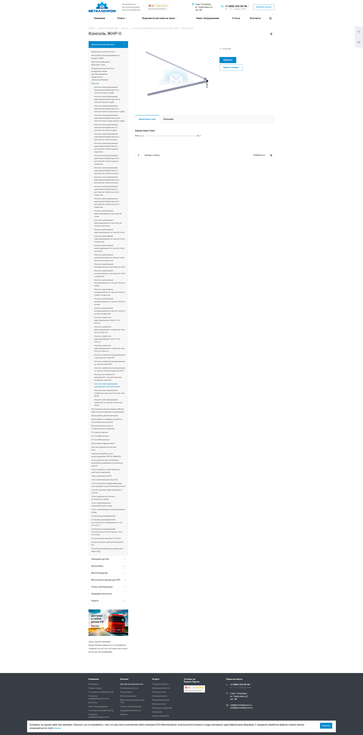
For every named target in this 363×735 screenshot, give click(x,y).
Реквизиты (93, 684)
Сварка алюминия (160, 716)
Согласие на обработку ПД (100, 692)
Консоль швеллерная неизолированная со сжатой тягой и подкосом (109, 239)
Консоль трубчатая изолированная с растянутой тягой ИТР (109, 356)
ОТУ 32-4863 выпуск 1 (100, 436)
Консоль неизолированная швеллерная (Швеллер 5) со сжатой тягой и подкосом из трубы (109, 109)
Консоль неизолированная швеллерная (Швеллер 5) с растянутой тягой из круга (106, 127)
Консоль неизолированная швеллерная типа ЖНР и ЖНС (107, 385)
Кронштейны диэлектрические (104, 416)
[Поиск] (270, 18)
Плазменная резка (160, 700)
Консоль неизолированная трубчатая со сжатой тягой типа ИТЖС (108, 402)
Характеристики (147, 119)
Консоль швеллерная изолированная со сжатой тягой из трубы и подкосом (109, 292)
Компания (100, 18)
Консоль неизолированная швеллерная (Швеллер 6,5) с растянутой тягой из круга (106, 137)
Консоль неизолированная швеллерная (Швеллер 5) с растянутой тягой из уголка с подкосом (107, 190)
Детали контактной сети (102, 44)
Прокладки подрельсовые (103, 443)
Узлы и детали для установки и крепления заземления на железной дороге (107, 463)
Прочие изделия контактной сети (103, 448)
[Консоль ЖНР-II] (176, 75)
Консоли (95, 83)
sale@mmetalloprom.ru (241, 705)
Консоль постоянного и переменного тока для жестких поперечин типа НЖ (107, 377)
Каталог (124, 679)
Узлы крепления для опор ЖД (104, 480)
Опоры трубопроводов (102, 587)
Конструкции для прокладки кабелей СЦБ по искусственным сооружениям (107, 410)
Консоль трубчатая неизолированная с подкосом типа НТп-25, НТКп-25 (109, 330)
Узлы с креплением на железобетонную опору (101, 504)
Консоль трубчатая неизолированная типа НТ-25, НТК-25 (107, 320)
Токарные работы (160, 684)
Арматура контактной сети (103, 52)
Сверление (157, 712)
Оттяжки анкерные (99, 432)
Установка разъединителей (103, 516)
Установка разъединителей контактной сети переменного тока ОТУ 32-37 (106, 522)
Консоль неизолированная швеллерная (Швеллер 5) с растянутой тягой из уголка (106, 170)
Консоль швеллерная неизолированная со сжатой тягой (109, 230)
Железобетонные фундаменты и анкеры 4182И (105, 56)
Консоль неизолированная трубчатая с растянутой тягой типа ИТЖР (109, 393)
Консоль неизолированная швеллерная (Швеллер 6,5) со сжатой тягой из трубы (107, 99)
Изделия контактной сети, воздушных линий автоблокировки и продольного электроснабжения (102, 74)
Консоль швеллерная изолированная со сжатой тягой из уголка (109, 301)
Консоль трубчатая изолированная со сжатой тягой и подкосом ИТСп (109, 369)
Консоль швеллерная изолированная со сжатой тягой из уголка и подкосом (109, 311)
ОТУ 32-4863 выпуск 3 (100, 440)
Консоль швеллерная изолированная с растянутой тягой (109, 265)
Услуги (121, 18)
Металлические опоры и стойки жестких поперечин (103, 427)
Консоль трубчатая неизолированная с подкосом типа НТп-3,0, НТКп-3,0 (109, 348)
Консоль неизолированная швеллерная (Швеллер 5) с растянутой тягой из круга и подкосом (106, 147)
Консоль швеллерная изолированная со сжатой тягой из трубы (109, 283)
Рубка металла (159, 692)
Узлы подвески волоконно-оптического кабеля (103, 497)
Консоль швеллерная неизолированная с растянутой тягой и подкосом (108, 223)
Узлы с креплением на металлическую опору (108, 510)
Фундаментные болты (101, 594)
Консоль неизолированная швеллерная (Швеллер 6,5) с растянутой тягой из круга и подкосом (106, 159)
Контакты (255, 18)
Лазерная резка (159, 696)
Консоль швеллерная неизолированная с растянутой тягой (108, 214)
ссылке (57, 728)
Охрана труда (94, 688)
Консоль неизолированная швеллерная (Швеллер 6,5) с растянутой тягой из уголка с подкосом (107, 203)
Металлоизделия (99, 573)
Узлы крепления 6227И (101, 476)
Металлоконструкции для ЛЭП (105, 580)
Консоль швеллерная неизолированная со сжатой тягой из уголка (109, 248)
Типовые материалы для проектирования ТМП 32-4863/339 (106, 455)
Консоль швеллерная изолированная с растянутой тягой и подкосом (109, 273)
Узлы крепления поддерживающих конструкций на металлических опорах (108, 484)
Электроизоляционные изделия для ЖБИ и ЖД (107, 550)
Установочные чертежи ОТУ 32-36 (106, 538)
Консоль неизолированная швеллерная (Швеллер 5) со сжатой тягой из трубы (106, 90)
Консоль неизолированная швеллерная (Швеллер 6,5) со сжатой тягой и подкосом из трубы (109, 118)
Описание (168, 119)
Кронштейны (97, 566)
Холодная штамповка (162, 708)
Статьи (236, 18)
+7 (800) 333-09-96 (236, 6)
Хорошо (326, 725)
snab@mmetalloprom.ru (241, 707)
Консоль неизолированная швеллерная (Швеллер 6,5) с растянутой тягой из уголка (106, 180)
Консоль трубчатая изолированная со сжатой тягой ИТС (109, 362)
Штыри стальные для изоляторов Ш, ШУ (107, 543)
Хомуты (95, 601)
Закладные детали (100, 559)
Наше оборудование (207, 18)
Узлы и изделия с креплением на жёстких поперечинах (105, 470)
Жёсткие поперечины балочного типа (100, 63)
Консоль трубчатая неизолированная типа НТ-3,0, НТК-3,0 (107, 339)
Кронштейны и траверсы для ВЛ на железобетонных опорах (106, 420)
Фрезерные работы (161, 688)
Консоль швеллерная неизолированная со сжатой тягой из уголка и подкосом (109, 257)
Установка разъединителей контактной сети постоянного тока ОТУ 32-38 (106, 532)
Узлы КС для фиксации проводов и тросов (106, 491)
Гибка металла (159, 704)
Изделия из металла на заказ (159, 18)
